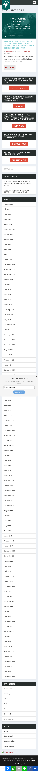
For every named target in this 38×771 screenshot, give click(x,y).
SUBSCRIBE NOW (18, 392)
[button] (19, 378)
